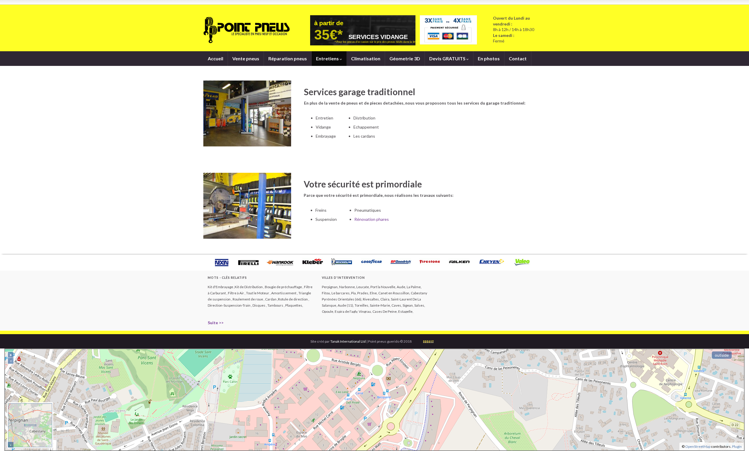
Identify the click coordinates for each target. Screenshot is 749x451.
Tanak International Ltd (348, 341)
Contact (518, 58)
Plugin (736, 446)
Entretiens (328, 58)
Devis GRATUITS (447, 58)
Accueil (215, 58)
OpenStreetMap (697, 446)
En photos (489, 58)
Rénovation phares (371, 219)
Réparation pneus (287, 58)
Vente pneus (245, 58)
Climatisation (365, 58)
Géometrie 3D (404, 58)
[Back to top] (736, 437)
